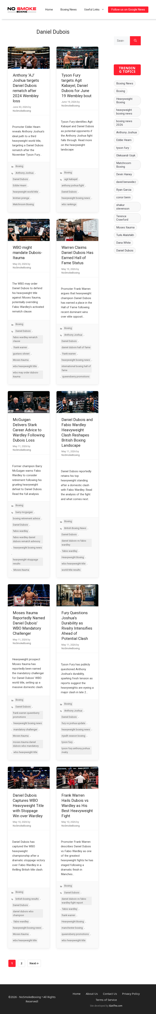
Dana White (123, 242)
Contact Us (110, 994)
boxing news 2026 (124, 122)
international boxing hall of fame (76, 368)
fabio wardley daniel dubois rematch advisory (26, 539)
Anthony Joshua (24, 172)
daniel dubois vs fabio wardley (74, 542)
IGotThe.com (115, 1005)
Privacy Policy (131, 994)
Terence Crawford (122, 217)
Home (49, 9)
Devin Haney (124, 174)
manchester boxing (72, 927)
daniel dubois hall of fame (76, 347)
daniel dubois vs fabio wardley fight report (74, 900)
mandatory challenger (25, 729)
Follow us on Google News (128, 9)
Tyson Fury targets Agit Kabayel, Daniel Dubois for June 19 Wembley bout (76, 85)
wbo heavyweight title (25, 366)
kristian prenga (21, 198)
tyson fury (67, 742)
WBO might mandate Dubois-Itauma (27, 252)
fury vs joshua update (73, 723)
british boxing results (27, 898)
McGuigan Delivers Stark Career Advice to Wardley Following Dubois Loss (29, 430)
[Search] (135, 40)
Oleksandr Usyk (125, 155)
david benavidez (126, 182)
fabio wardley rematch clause (25, 339)
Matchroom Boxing (23, 204)
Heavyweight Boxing (73, 557)
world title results (71, 569)
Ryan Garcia (123, 189)
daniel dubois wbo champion (23, 913)
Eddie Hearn (19, 185)
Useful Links (91, 9)
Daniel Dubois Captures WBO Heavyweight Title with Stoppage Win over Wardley (28, 805)
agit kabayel (70, 179)
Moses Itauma (21, 360)
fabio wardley (20, 531)
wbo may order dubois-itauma (26, 374)
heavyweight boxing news (76, 198)
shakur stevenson (122, 206)
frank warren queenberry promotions (26, 714)
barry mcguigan (24, 512)
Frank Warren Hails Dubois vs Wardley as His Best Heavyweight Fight (77, 805)
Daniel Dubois (20, 179)
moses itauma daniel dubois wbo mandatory (26, 744)
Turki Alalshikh (125, 235)
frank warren (20, 347)
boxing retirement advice (26, 518)
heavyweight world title (25, 191)
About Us (92, 994)
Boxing (19, 166)
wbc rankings (69, 204)
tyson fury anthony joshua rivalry (76, 750)
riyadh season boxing (73, 735)
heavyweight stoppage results (25, 561)
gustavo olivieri (21, 353)
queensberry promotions (75, 376)
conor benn (123, 197)
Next (34, 963)
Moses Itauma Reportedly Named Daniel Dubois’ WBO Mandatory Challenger (29, 623)
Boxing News (68, 9)
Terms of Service (106, 1000)
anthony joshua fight (73, 185)
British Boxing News (75, 528)
